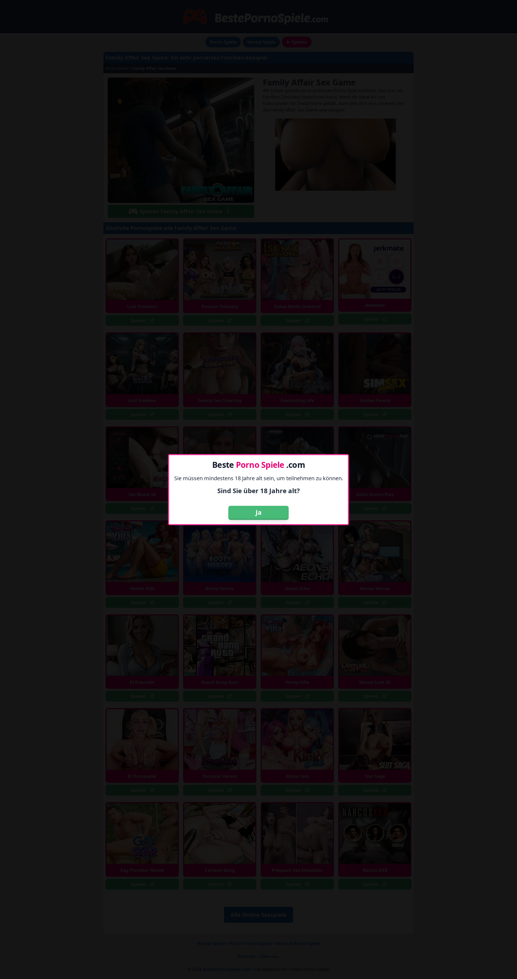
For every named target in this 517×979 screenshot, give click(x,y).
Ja (259, 512)
